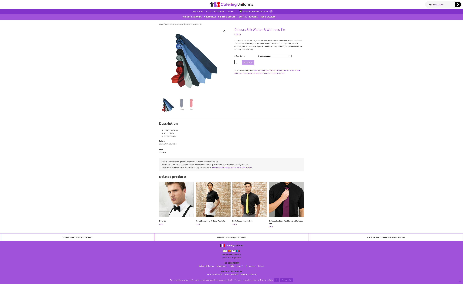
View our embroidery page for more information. (232, 167)
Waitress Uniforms (249, 274)
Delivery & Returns (206, 266)
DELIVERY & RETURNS (215, 11)
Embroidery (222, 266)
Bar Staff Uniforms (214, 274)
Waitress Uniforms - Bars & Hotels (270, 73)
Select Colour (239, 56)
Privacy (261, 266)
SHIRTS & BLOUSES (227, 16)
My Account (250, 266)
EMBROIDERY (197, 11)
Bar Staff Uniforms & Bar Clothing (268, 70)
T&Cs (231, 266)
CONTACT (230, 11)
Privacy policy (287, 280)
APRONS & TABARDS (192, 16)
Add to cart (248, 62)
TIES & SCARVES (268, 16)
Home (161, 24)
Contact (239, 266)
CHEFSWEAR (210, 16)
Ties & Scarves (170, 24)
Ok (276, 280)
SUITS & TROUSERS (248, 16)
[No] (460, 280)
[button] (224, 31)
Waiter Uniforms (231, 274)
